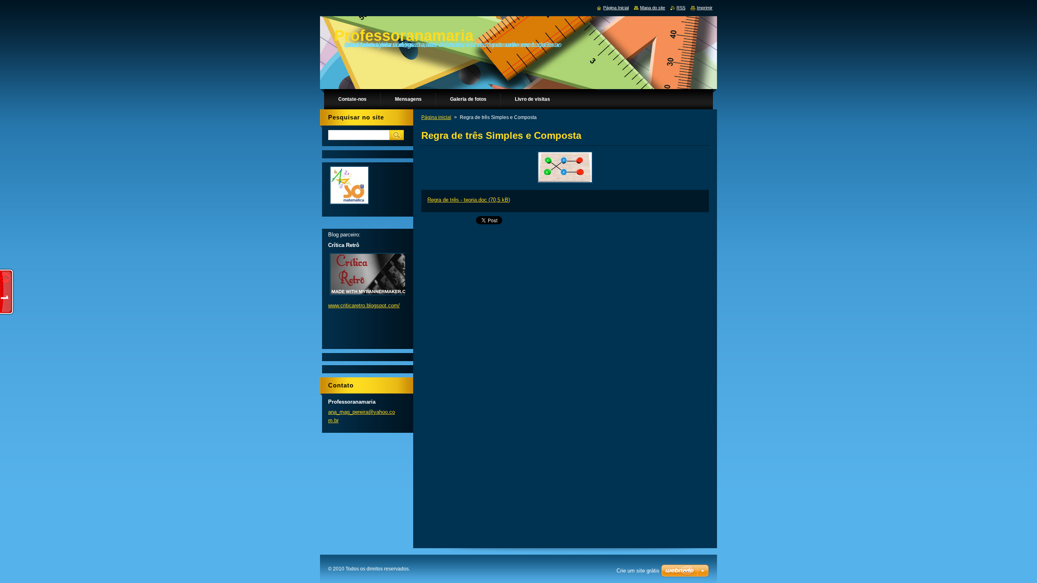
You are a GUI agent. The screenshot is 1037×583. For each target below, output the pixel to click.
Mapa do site (652, 7)
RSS (680, 7)
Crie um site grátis (638, 571)
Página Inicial (616, 7)
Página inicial (436, 117)
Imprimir (705, 7)
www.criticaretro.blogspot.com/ (364, 305)
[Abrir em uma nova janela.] (565, 183)
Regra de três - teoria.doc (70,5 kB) (468, 200)
